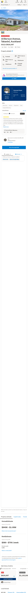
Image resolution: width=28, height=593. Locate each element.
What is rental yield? (7, 550)
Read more (6, 127)
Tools (24, 4)
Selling (19, 4)
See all (24, 110)
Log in (25, 2)
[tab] (7, 154)
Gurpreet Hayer (7, 582)
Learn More (10, 142)
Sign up (21, 2)
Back (4, 7)
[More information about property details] (12, 51)
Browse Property (5, 4)
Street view (5, 159)
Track (14, 78)
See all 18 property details (9, 68)
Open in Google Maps (14, 159)
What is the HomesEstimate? (9, 531)
